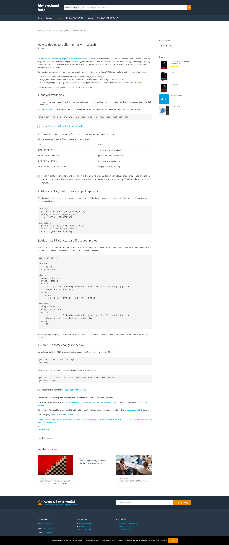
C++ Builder (174, 84)
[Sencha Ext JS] (164, 110)
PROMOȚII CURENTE (74, 18)
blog (66, 410)
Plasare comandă (85, 524)
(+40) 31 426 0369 (46, 524)
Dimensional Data (48, 7)
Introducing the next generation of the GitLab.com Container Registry (93, 462)
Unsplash (69, 414)
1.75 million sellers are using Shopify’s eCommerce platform (62, 58)
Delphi (173, 73)
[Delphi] (164, 76)
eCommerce (47, 438)
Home (40, 18)
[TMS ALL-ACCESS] (164, 99)
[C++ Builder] (164, 88)
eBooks (90, 18)
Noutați (60, 18)
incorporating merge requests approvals (79, 402)
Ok (173, 540)
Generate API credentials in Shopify (65, 126)
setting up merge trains (107, 402)
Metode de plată (85, 529)
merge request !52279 (133, 410)
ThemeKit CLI (49, 109)
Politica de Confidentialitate (128, 524)
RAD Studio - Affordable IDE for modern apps (180, 62)
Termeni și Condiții (125, 526)
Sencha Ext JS (175, 107)
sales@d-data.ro (48, 533)
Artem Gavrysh (56, 414)
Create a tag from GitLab (73, 389)
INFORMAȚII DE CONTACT (107, 18)
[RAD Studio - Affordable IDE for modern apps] (164, 65)
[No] (226, 540)
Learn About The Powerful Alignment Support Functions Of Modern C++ (55, 482)
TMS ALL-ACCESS (176, 95)
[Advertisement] (175, 158)
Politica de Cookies (125, 529)
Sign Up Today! (182, 502)
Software (49, 18)
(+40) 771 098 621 (48, 528)
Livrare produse (85, 526)
